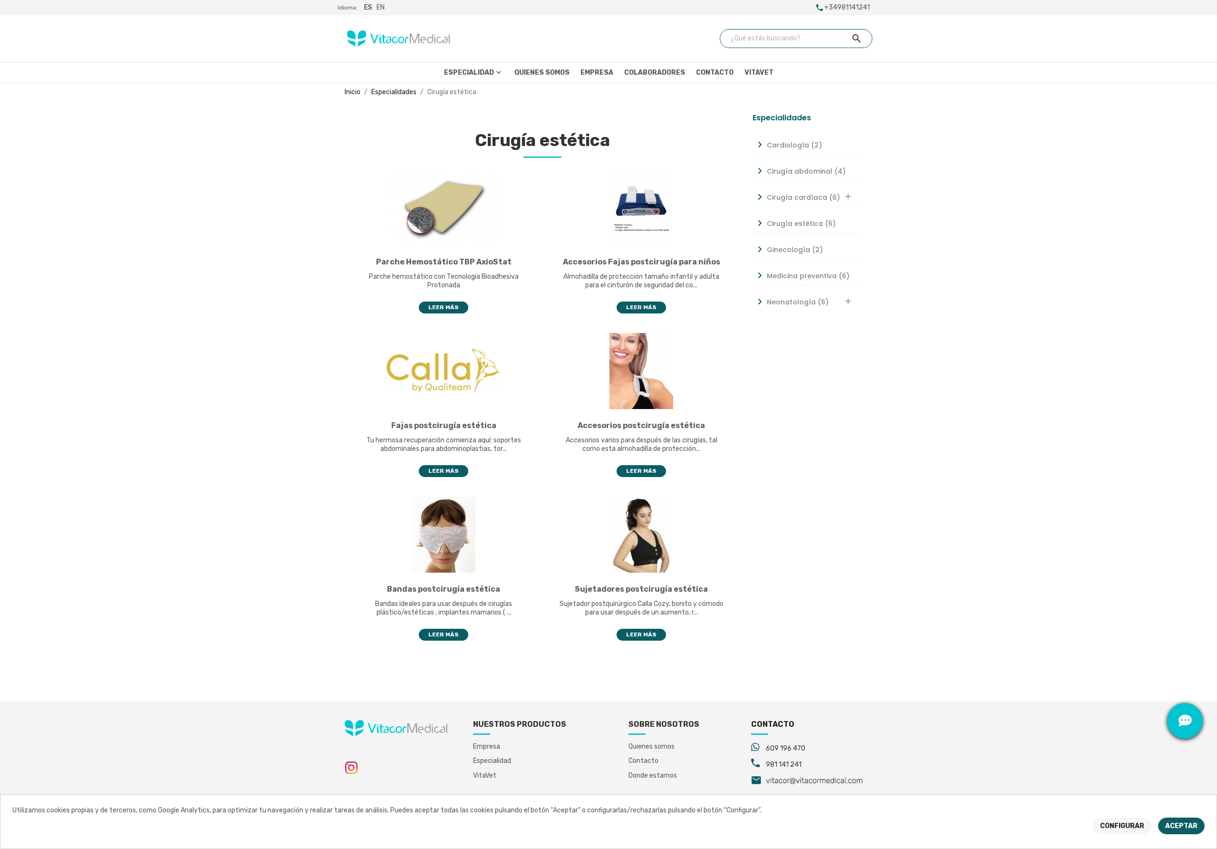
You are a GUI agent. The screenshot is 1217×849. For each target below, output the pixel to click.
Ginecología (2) (795, 249)
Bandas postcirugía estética (443, 589)
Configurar (1122, 826)
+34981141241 (847, 7)
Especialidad (473, 72)
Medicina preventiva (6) (808, 276)
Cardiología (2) (794, 145)
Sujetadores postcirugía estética (641, 589)
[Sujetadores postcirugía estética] (641, 534)
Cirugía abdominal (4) (806, 171)
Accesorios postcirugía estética (641, 425)
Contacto (715, 72)
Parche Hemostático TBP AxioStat (444, 261)
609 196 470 (785, 748)
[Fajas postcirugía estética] (443, 371)
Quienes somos (542, 72)
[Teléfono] (1185, 685)
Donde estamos (652, 775)
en (381, 7)
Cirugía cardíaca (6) (803, 197)
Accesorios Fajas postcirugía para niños (641, 261)
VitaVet (758, 72)
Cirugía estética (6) (801, 223)
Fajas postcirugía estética (443, 425)
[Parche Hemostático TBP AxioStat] (443, 207)
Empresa (596, 72)
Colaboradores (654, 72)
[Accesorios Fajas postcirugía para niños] (641, 207)
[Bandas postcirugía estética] (443, 534)
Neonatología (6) (798, 302)
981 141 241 (784, 765)
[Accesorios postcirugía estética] (641, 371)
